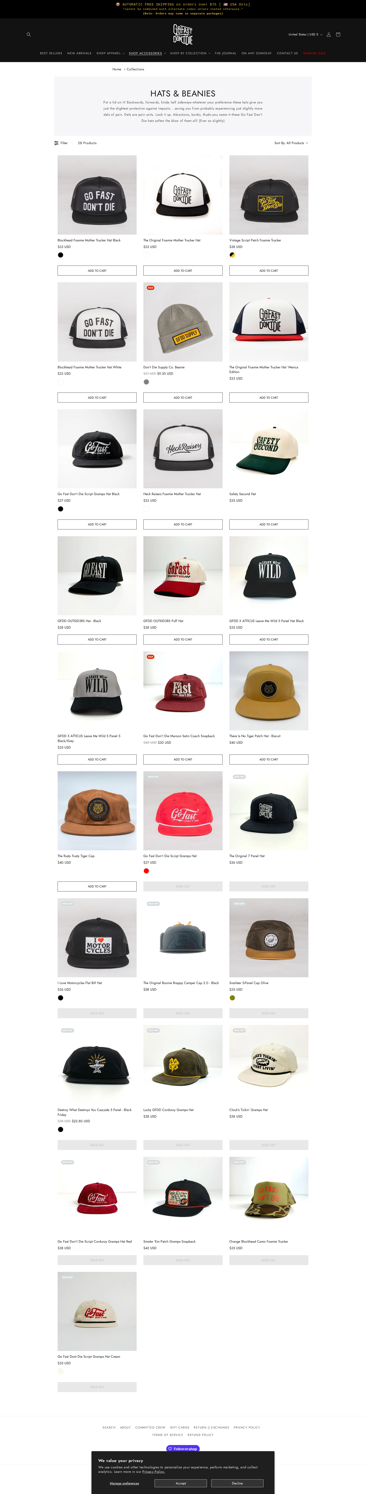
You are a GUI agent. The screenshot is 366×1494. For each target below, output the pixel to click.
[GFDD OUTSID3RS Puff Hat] (182, 575)
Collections (135, 69)
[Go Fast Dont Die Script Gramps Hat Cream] (97, 1311)
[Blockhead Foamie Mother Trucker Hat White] (97, 321)
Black (61, 255)
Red (146, 871)
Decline (237, 1483)
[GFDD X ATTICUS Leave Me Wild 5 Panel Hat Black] (268, 575)
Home (116, 69)
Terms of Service (167, 1435)
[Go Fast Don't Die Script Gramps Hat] (182, 810)
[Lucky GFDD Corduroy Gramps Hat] (182, 1064)
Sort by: (289, 143)
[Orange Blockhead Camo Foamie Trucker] (268, 1196)
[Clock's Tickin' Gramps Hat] (268, 1064)
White (146, 255)
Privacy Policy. (153, 1471)
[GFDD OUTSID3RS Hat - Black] (97, 575)
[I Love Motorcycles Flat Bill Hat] (97, 937)
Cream (61, 1371)
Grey (146, 382)
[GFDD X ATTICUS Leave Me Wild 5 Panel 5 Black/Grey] (97, 690)
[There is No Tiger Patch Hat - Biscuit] (268, 690)
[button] (28, 34)
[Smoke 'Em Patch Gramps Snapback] (182, 1196)
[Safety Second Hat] (268, 448)
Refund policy (201, 1435)
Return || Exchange (211, 1427)
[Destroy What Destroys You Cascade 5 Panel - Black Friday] (97, 1064)
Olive (232, 998)
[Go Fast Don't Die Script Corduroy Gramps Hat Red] (97, 1196)
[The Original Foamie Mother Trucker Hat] (182, 194)
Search (109, 1427)
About (125, 1427)
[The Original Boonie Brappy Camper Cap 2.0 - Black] (182, 937)
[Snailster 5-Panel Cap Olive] (268, 937)
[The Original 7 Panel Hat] (268, 810)
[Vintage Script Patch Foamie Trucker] (268, 194)
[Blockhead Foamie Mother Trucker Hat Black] (97, 194)
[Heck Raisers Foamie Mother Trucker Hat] (182, 448)
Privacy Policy (247, 1427)
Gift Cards (180, 1427)
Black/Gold (232, 255)
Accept (181, 1483)
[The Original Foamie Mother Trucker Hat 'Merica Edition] (268, 321)
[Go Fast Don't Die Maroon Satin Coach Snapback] (182, 690)
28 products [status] (87, 143)
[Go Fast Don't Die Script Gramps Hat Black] (97, 448)
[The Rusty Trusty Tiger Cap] (97, 810)
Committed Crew (150, 1427)
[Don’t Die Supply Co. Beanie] (182, 321)
